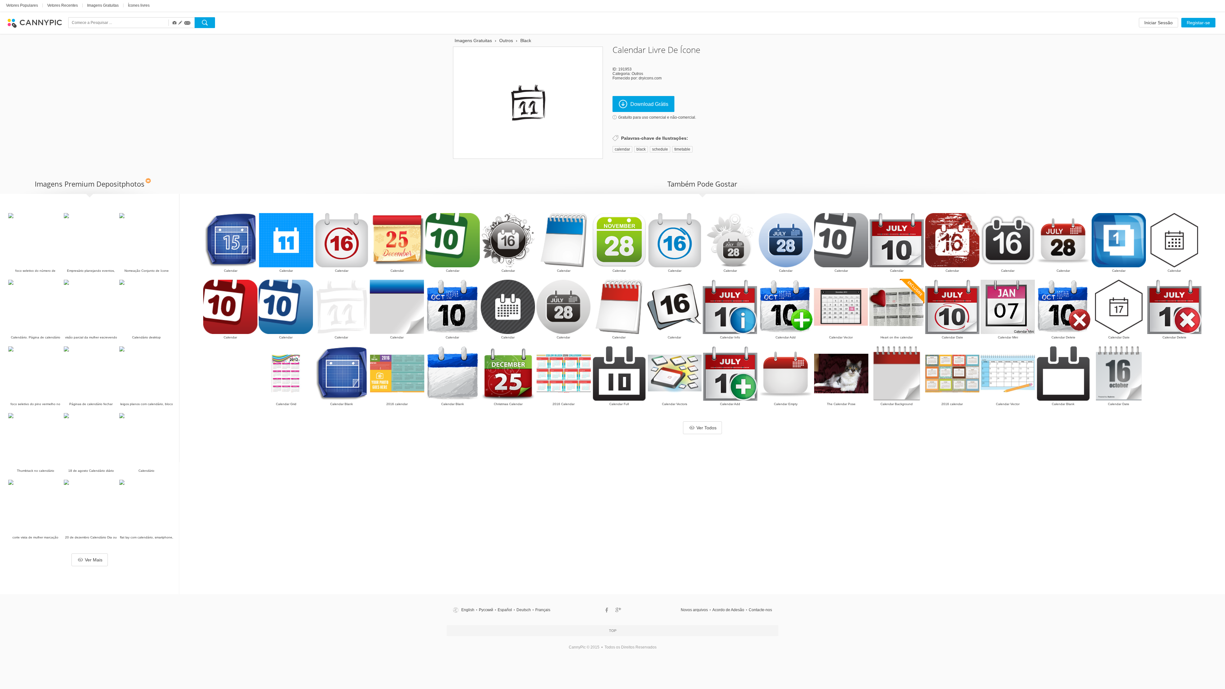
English (467, 610)
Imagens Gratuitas (103, 5)
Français (542, 610)
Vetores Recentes (62, 5)
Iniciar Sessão (1158, 22)
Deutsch (523, 610)
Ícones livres (139, 5)
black (641, 149)
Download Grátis (649, 104)
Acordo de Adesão (728, 610)
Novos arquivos (694, 610)
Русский (486, 610)
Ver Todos (706, 427)
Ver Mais (93, 559)
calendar (622, 149)
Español (505, 610)
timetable (682, 149)
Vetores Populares (22, 5)
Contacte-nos (760, 610)
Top (612, 631)
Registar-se (1198, 22)
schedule (660, 149)
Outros (637, 73)
